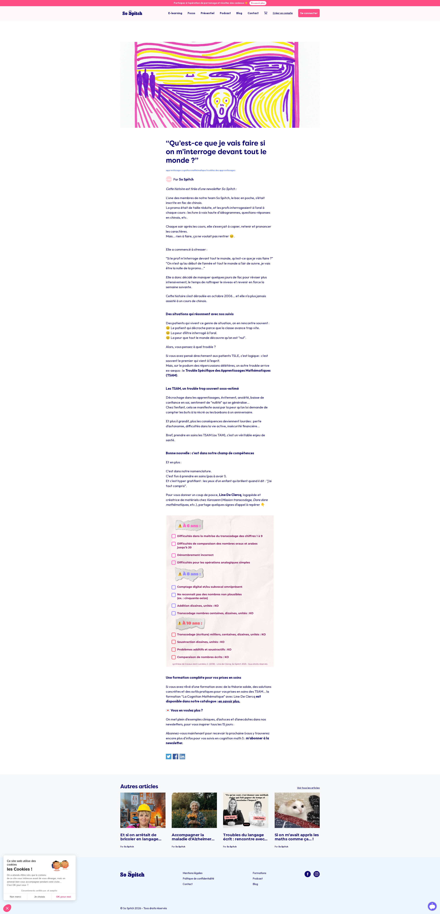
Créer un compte (283, 13)
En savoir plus (258, 3)
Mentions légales (192, 873)
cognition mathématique (193, 170)
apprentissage (173, 170)
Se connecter (309, 13)
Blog (239, 13)
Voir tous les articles (308, 787)
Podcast (225, 13)
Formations (259, 873)
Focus (191, 13)
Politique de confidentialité (198, 878)
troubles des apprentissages (220, 170)
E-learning (175, 13)
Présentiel (207, 13)
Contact (253, 13)
